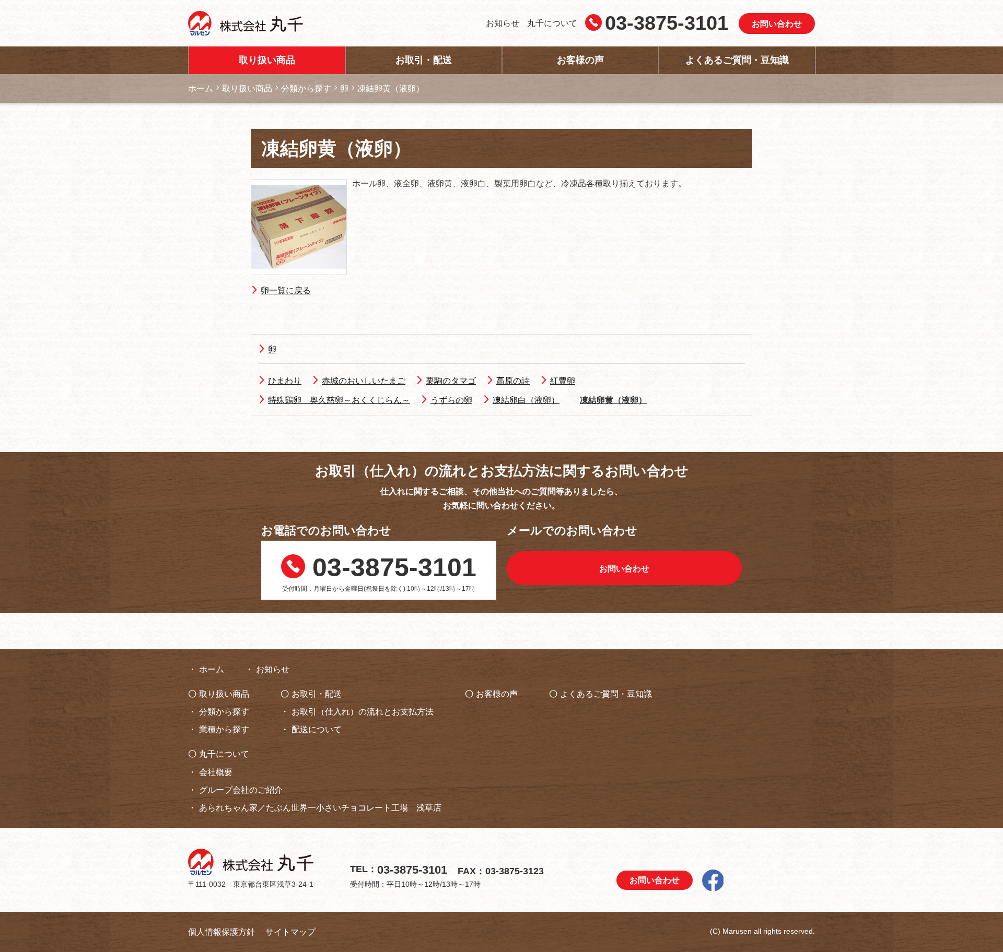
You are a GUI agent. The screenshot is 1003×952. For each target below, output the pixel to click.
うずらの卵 (451, 400)
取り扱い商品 (267, 60)
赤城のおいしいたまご (363, 380)
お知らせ (502, 23)
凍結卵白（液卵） (526, 400)
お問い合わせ (777, 23)
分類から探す (224, 711)
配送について (316, 729)
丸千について (552, 23)
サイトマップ (290, 931)
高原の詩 (513, 380)
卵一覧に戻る (286, 290)
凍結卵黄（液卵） (613, 400)
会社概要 (215, 772)
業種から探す (224, 729)
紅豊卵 (562, 380)
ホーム (211, 669)
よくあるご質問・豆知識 (737, 60)
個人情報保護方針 (221, 931)
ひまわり (284, 380)
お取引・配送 (423, 60)
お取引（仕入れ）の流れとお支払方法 (362, 711)
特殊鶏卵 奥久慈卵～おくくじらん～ (339, 400)
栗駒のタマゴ (451, 380)
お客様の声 (580, 60)
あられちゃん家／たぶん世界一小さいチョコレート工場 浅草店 (320, 807)
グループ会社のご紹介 (241, 790)
